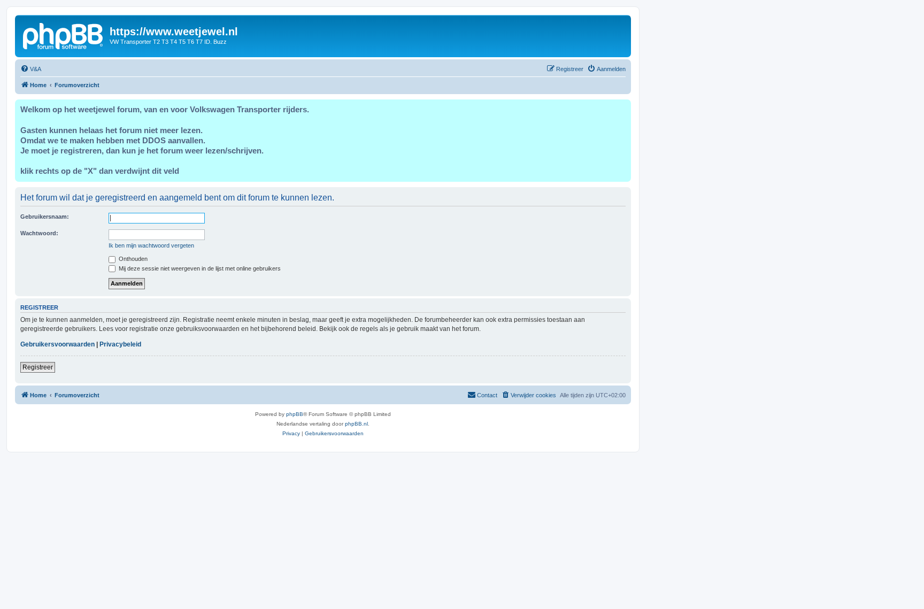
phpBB (294, 414)
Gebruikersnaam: (44, 216)
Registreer (37, 367)
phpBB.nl (356, 424)
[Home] (64, 35)
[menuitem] (30, 69)
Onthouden (132, 259)
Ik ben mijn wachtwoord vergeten (151, 245)
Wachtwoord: (39, 233)
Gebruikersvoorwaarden (57, 344)
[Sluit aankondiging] (622, 108)
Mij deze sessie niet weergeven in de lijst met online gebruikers (199, 268)
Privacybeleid (120, 344)
